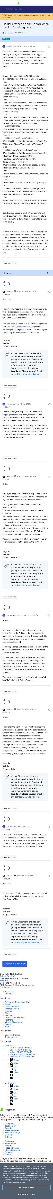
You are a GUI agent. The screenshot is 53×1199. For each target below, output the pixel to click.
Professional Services (15, 1017)
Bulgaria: (22, 1054)
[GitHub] (11, 1076)
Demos (8, 1004)
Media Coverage (12, 1132)
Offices (8, 1137)
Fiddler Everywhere (15, 326)
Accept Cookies (26, 1188)
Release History (12, 1008)
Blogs (7, 1013)
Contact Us (10, 1045)
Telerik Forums (10, 9)
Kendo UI (4, 980)
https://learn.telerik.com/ (28, 374)
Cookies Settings (26, 1194)
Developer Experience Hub (17, 1002)
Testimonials (11, 1037)
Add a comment (10, 263)
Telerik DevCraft (7, 976)
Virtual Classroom (13, 1022)
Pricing (8, 993)
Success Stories (12, 1035)
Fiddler (20, 9)
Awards (8, 1128)
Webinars (9, 1015)
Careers (8, 1135)
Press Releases (12, 1130)
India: (21, 1052)
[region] (26, 1181)
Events (8, 1024)
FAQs (7, 1026)
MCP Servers (6, 985)
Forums (8, 1011)
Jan (7, 46)
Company (9, 1123)
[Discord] (11, 1078)
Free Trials (10, 991)
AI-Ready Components (23, 985)
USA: (20, 1048)
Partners (9, 1020)
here (43, 753)
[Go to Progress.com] (8, 1111)
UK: (20, 1050)
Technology (10, 1126)
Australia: (22, 1056)
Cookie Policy (26, 1178)
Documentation (12, 1006)
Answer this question (14, 963)
